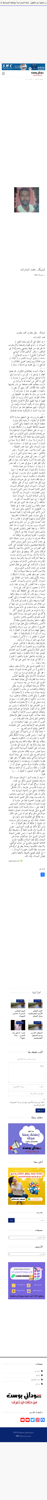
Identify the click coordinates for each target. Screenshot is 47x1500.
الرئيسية (38, 1375)
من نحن (38, 1383)
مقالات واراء (37, 1001)
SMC (17, 1436)
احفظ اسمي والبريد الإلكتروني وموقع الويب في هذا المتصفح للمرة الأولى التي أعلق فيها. (27, 1104)
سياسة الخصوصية (35, 1379)
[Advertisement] (23, 33)
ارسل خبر (37, 1371)
